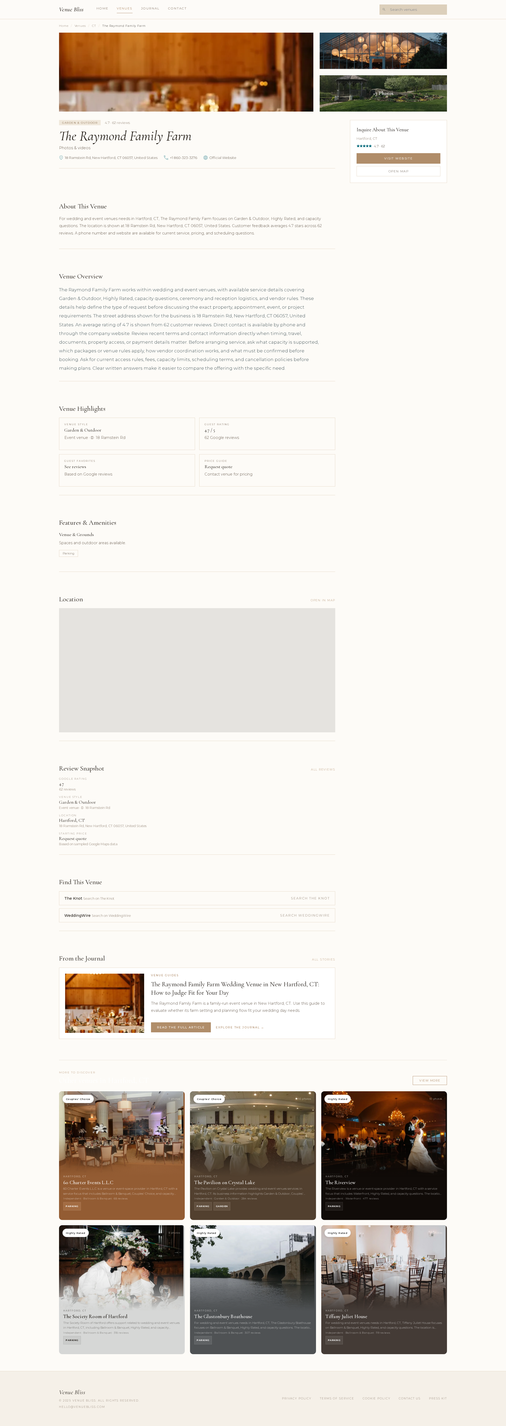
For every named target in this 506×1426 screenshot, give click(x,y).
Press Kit (438, 1398)
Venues (124, 8)
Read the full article (181, 1027)
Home (102, 8)
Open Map (398, 171)
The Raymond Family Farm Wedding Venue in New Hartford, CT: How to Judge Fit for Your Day (235, 988)
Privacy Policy (297, 1398)
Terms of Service (337, 1398)
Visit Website (398, 158)
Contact (177, 8)
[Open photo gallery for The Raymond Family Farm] (186, 72)
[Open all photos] (383, 93)
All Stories (323, 959)
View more (429, 1080)
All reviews (323, 769)
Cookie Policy (376, 1398)
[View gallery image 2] (383, 51)
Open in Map (323, 600)
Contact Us (410, 1398)
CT (94, 26)
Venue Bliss (71, 9)
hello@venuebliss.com (82, 1407)
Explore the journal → (240, 1027)
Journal (150, 8)
